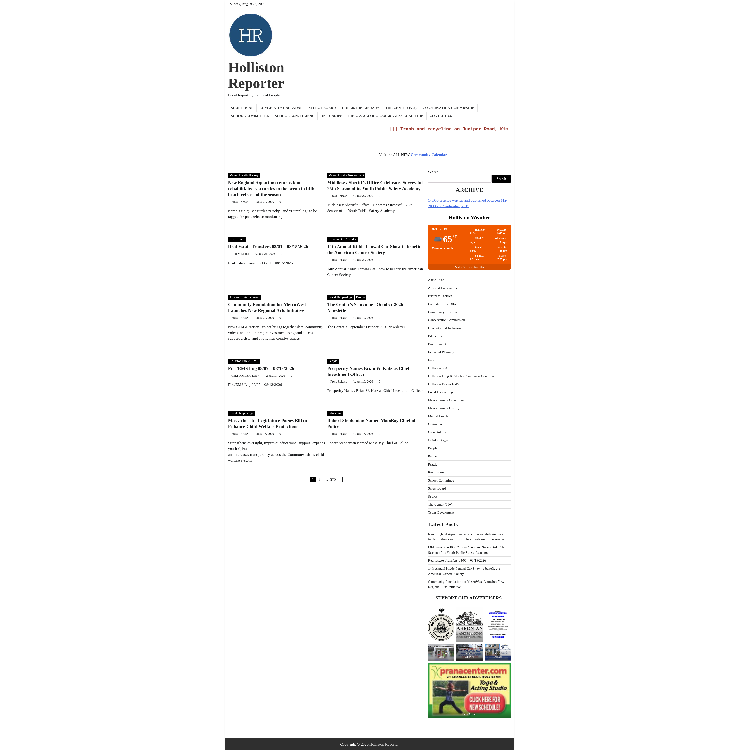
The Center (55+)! (440, 504)
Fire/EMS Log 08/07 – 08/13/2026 (261, 368)
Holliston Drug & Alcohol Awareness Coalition (461, 376)
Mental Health (438, 416)
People (360, 297)
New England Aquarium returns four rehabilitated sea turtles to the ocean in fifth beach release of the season (271, 188)
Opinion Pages (438, 440)
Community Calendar (281, 108)
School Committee (250, 116)
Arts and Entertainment (244, 297)
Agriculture (436, 280)
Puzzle (432, 464)
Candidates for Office (443, 304)
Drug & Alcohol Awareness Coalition (386, 116)
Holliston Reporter (256, 75)
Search (433, 172)
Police (432, 456)
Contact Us (441, 116)
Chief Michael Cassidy (245, 375)
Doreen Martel (240, 253)
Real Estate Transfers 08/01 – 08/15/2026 (268, 246)
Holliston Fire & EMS (243, 361)
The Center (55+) (401, 108)
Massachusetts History (244, 175)
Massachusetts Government (346, 175)
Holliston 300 (437, 368)
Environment (437, 344)
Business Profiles (440, 296)
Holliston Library (360, 108)
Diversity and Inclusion (444, 328)
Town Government (441, 512)
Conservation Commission (449, 108)
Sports (432, 496)
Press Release (239, 201)
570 (333, 479)
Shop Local (242, 108)
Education (335, 413)
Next (340, 479)
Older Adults (437, 432)
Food (431, 360)
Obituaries (331, 116)
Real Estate (236, 239)
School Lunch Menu (294, 116)
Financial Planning (441, 352)
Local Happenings (340, 297)
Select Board (322, 108)
